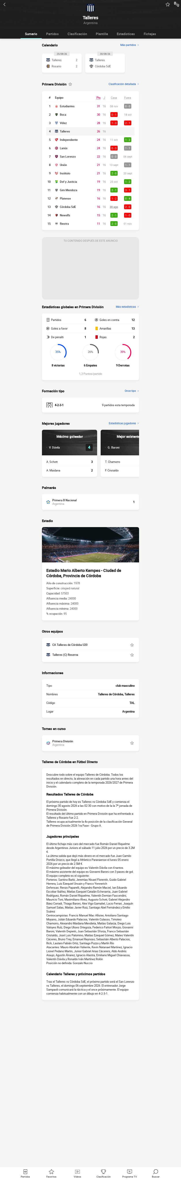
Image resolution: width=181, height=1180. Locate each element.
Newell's (65, 215)
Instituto (65, 173)
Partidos (52, 34)
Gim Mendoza (68, 190)
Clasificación (77, 34)
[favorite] (167, 4)
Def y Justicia (68, 182)
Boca (63, 115)
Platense (65, 198)
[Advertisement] (90, 272)
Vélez (63, 123)
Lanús (64, 148)
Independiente (69, 140)
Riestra (64, 224)
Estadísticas (126, 34)
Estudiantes (67, 106)
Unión (63, 165)
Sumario (31, 34)
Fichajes (150, 34)
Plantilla (102, 34)
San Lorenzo (68, 156)
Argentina (128, 711)
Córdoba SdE (68, 207)
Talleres (65, 131)
